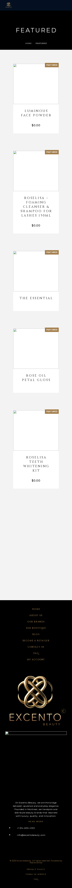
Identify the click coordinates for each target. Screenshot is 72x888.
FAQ (36, 653)
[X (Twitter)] (20, 847)
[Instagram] (13, 847)
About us (35, 615)
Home (36, 609)
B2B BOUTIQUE (36, 628)
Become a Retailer (36, 640)
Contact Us (36, 647)
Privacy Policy (36, 869)
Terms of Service (36, 874)
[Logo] (8, 5)
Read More (36, 821)
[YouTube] (26, 847)
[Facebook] (6, 847)
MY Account (36, 659)
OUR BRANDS (36, 621)
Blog (36, 634)
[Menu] (63, 5)
